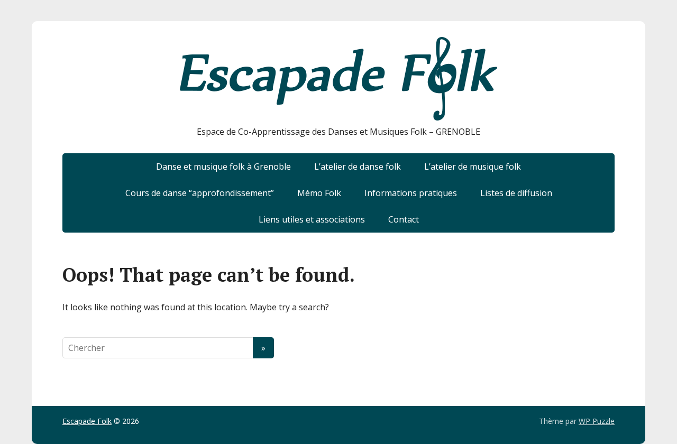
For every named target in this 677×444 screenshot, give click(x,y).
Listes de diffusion (516, 193)
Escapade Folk (87, 421)
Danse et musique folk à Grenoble (223, 166)
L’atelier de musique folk (472, 166)
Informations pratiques (410, 193)
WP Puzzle (597, 421)
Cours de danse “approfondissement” (199, 193)
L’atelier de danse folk (357, 166)
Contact (403, 219)
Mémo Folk (319, 193)
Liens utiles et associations (312, 219)
